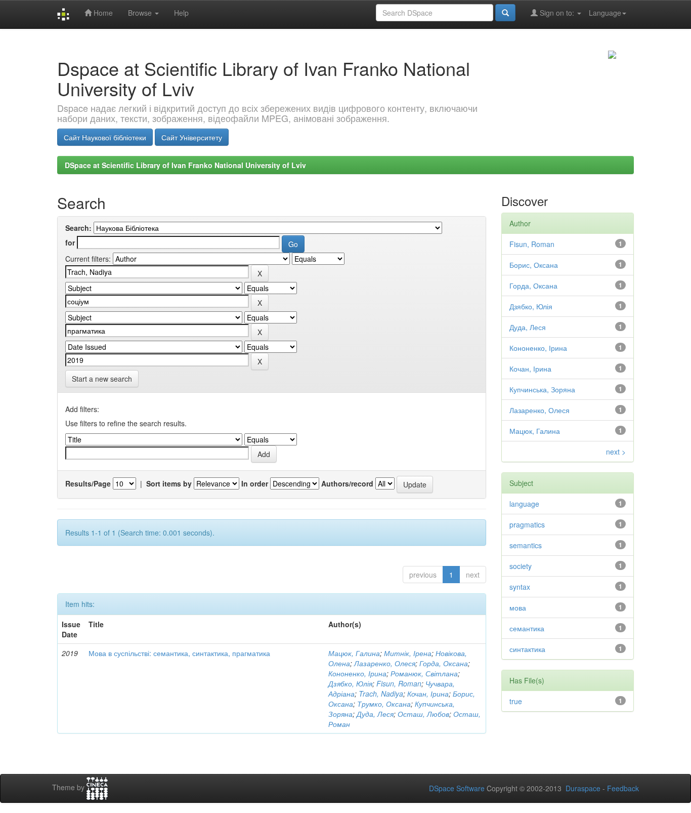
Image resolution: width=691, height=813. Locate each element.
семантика (526, 628)
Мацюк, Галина (354, 653)
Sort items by (169, 483)
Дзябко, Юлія (350, 683)
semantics (525, 545)
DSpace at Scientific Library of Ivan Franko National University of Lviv (185, 165)
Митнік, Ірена (407, 653)
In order (254, 483)
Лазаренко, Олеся (384, 663)
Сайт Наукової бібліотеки (105, 137)
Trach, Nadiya (381, 693)
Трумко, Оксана (384, 704)
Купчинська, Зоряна (542, 389)
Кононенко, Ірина (357, 673)
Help (181, 13)
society (520, 566)
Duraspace (583, 788)
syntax (519, 587)
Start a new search (102, 379)
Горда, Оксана (443, 663)
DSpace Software (457, 788)
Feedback (623, 788)
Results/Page (88, 483)
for (70, 242)
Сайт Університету (191, 137)
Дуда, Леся (375, 714)
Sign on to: (557, 13)
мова (517, 607)
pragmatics (527, 524)
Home (102, 13)
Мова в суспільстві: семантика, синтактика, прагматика (179, 653)
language (524, 504)
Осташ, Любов (423, 714)
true (515, 701)
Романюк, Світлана (424, 673)
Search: (78, 228)
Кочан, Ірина (428, 693)
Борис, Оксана (533, 265)
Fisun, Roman (398, 683)
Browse (141, 13)
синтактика (527, 649)
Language (605, 13)
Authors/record (347, 483)
